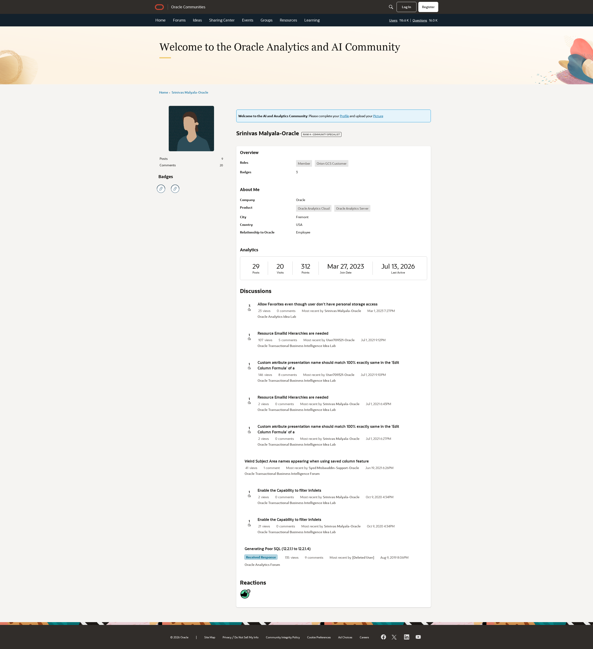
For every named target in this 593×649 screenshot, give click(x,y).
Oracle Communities (188, 6)
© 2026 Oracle (179, 637)
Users (393, 20)
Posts (191, 158)
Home (160, 20)
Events (247, 20)
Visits (280, 272)
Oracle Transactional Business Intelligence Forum (282, 473)
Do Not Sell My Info (246, 637)
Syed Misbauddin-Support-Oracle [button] (334, 468)
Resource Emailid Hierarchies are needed (293, 333)
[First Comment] (175, 188)
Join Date (345, 272)
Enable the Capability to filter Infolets (289, 490)
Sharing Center (222, 20)
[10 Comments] (161, 188)
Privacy (227, 637)
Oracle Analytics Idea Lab (277, 316)
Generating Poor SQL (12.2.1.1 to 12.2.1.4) (278, 548)
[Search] (391, 7)
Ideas (197, 20)
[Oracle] (383, 637)
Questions (420, 20)
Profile (344, 116)
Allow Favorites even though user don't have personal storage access (318, 304)
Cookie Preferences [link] (319, 637)
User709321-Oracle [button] (340, 340)
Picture (378, 116)
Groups (266, 20)
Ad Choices (345, 637)
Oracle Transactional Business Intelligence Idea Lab (297, 345)
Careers (364, 637)
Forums (179, 20)
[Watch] (418, 637)
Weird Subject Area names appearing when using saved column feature (307, 461)
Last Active (398, 272)
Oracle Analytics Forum (262, 564)
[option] (304, 163)
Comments (191, 165)
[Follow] (395, 637)
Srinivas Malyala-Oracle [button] (343, 311)
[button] (249, 310)
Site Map (209, 637)
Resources (288, 20)
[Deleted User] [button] (363, 557)
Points (305, 272)
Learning (312, 20)
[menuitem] (406, 7)
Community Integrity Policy (283, 637)
